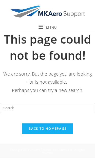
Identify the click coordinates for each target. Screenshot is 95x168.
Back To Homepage (48, 128)
